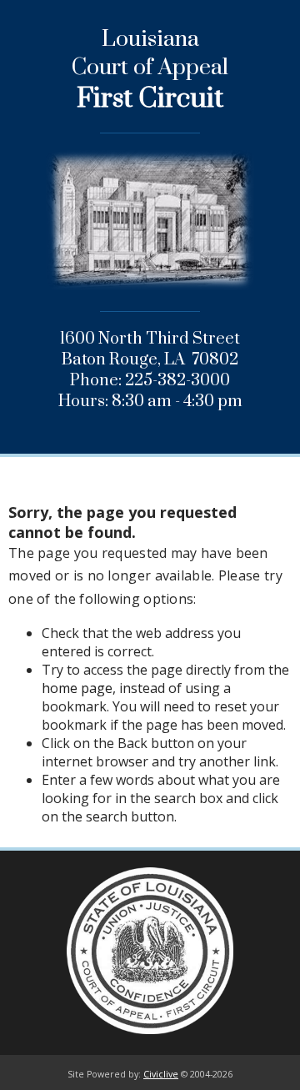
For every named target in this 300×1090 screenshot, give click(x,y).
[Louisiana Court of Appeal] (150, 952)
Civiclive (160, 1074)
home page (77, 688)
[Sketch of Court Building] (150, 239)
